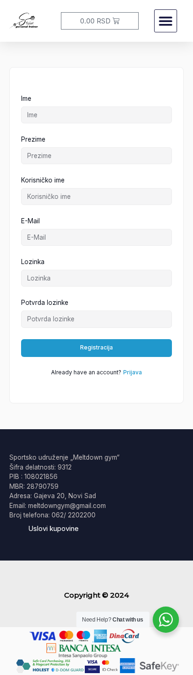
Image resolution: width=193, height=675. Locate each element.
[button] (165, 20)
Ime (26, 98)
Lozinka (33, 261)
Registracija (96, 347)
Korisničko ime (43, 180)
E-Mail (30, 221)
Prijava (132, 372)
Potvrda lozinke (44, 302)
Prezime (33, 139)
